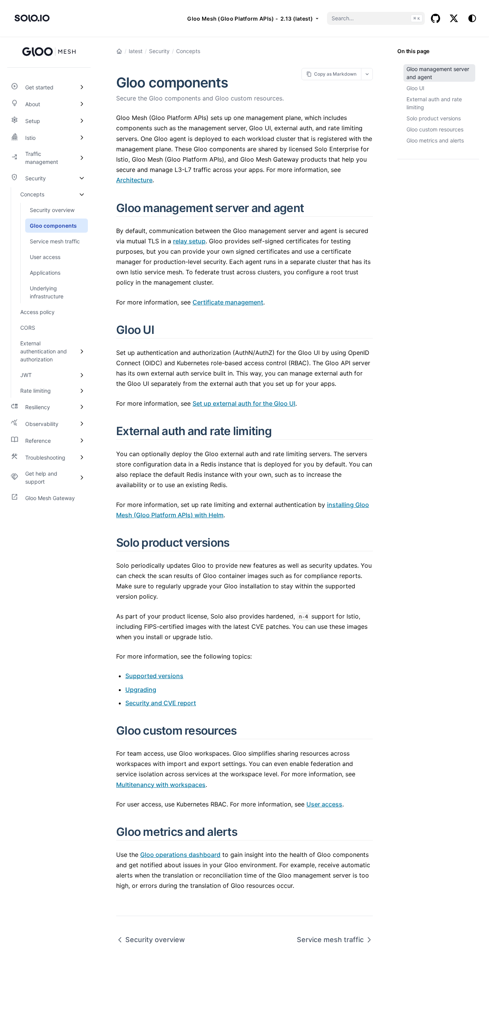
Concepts (188, 51)
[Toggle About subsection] (82, 104)
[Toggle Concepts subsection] (82, 194)
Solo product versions (433, 118)
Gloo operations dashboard (180, 854)
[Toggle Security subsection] (82, 178)
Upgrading (140, 689)
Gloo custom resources (434, 129)
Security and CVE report (160, 703)
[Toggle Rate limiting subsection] (82, 391)
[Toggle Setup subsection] (82, 120)
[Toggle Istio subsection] (82, 137)
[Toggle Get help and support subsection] (82, 477)
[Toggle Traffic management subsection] (82, 158)
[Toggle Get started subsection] (82, 87)
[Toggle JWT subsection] (82, 375)
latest (135, 51)
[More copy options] (366, 73)
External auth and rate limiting (434, 103)
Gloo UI (415, 88)
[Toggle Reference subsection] (82, 440)
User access (324, 804)
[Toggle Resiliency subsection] (82, 406)
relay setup (189, 241)
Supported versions (154, 676)
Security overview (155, 940)
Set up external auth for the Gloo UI (244, 403)
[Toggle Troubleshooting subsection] (82, 457)
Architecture (134, 180)
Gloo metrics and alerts (435, 140)
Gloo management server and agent (437, 73)
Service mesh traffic (330, 940)
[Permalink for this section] (312, 208)
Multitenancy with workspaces (161, 785)
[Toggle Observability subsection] (82, 423)
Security (159, 51)
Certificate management (228, 302)
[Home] (119, 51)
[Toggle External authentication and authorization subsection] (82, 351)
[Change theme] (472, 18)
